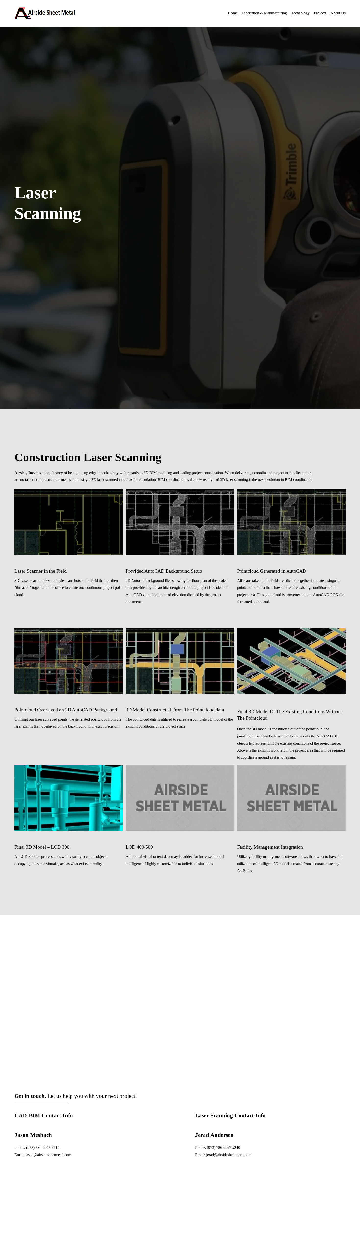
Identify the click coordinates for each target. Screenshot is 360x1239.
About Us (338, 13)
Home (233, 13)
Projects (320, 13)
